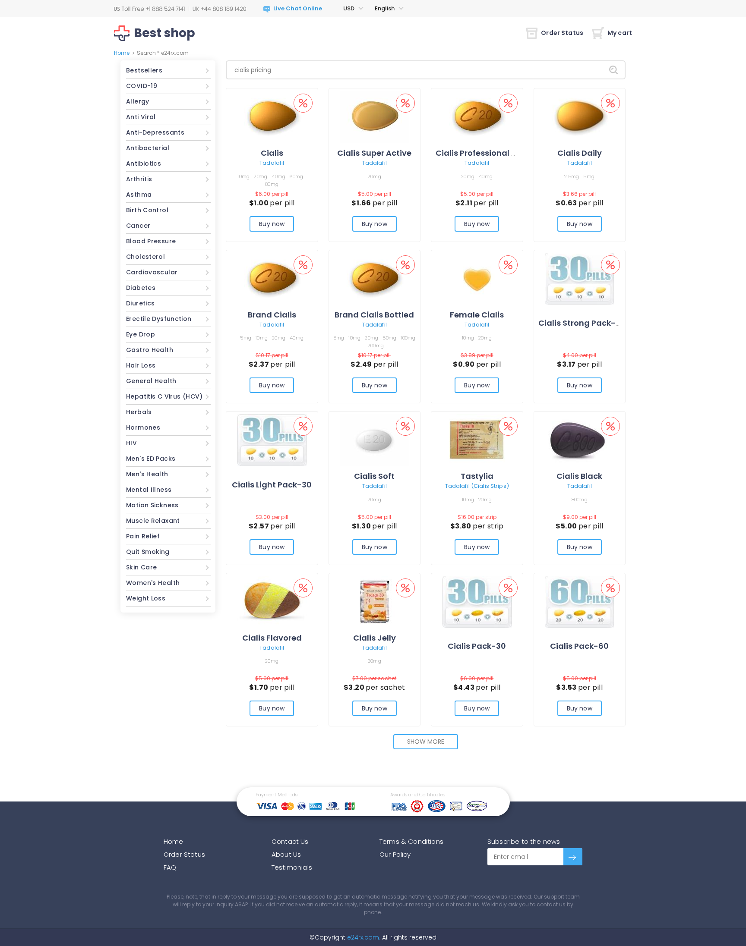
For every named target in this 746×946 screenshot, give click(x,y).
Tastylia (477, 476)
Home (122, 53)
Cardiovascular (151, 272)
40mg (278, 176)
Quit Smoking (148, 551)
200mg (376, 345)
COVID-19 (141, 86)
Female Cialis (477, 314)
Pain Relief (143, 536)
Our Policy (395, 854)
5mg (588, 176)
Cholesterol (145, 256)
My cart (619, 32)
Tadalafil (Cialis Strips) (477, 486)
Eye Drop (140, 334)
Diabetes (140, 287)
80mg (271, 184)
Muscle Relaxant (153, 520)
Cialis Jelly (374, 637)
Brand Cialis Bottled (374, 314)
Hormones (143, 427)
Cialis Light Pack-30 (272, 484)
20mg (260, 176)
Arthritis (139, 179)
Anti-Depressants (155, 132)
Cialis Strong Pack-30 (582, 322)
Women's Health (153, 582)
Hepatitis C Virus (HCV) (164, 396)
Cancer (138, 225)
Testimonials (292, 867)
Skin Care (141, 567)
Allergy (137, 101)
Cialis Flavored (272, 637)
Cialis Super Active (374, 153)
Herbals (139, 412)
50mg (389, 337)
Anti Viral (141, 117)
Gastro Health (149, 350)
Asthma (139, 194)
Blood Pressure (151, 241)
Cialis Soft (374, 476)
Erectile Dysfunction (159, 318)
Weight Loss (145, 598)
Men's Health (147, 474)
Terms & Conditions (411, 841)
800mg (580, 499)
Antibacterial (147, 148)
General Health (151, 381)
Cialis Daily (579, 153)
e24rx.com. (362, 937)
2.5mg (571, 176)
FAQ (170, 867)
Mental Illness (148, 489)
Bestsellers (144, 70)
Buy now (271, 224)
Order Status (562, 32)
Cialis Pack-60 (579, 646)
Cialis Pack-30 (477, 646)
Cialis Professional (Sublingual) (499, 153)
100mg (408, 337)
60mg (296, 176)
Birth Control (147, 210)
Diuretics (140, 303)
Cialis (272, 153)
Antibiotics (143, 163)
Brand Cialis (272, 314)
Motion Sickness (152, 505)
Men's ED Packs (150, 458)
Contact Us (290, 841)
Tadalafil (271, 163)
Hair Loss (140, 365)
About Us (286, 854)
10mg (243, 176)
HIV (131, 443)
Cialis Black (579, 476)
